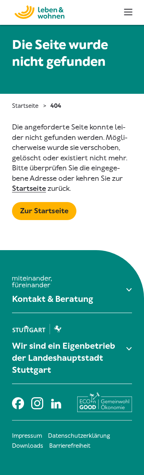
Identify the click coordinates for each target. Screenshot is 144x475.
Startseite (25, 106)
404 (55, 106)
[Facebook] (17, 402)
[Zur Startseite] (35, 11)
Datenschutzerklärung (79, 436)
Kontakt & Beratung (52, 299)
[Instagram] (36, 402)
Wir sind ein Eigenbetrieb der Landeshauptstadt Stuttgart (63, 358)
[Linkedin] (56, 402)
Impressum (27, 436)
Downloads (27, 446)
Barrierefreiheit (69, 446)
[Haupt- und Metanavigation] (128, 12)
